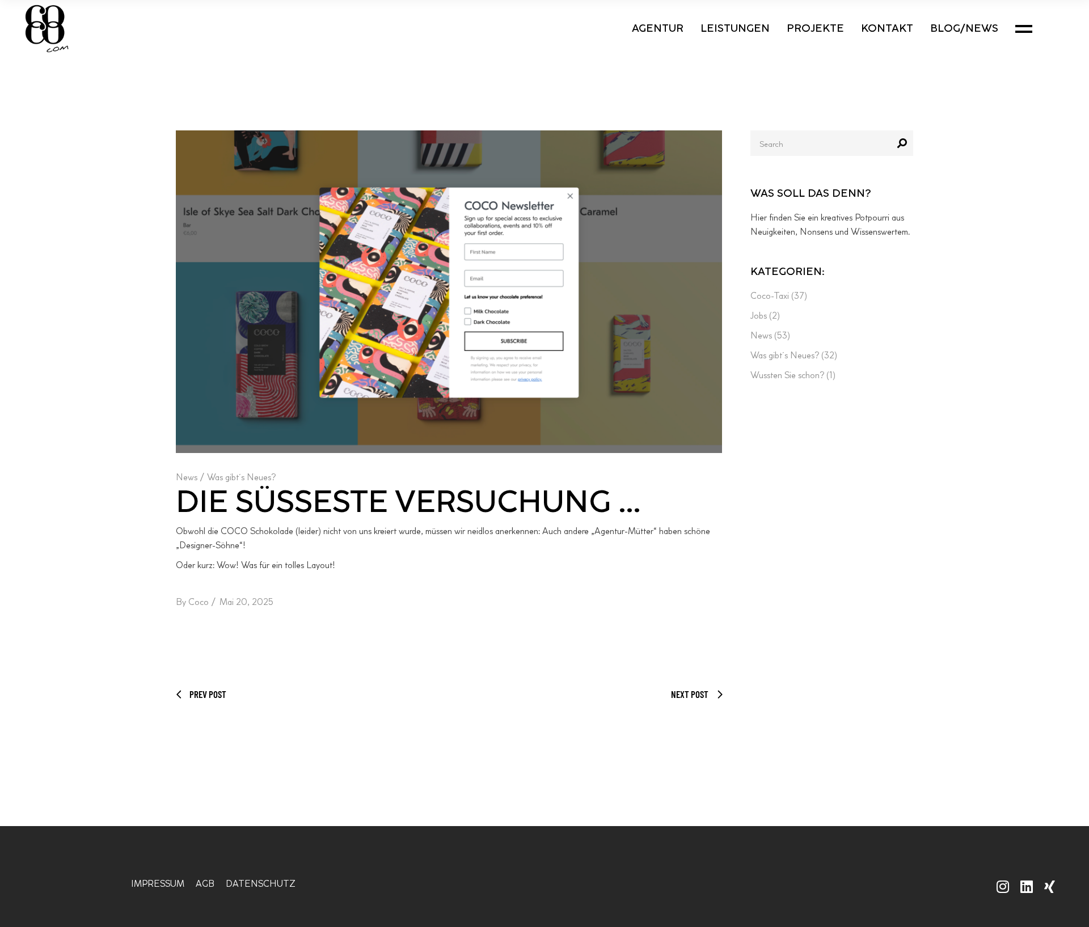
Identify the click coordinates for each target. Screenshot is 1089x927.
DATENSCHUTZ (261, 883)
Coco (198, 601)
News (186, 477)
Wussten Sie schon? (787, 375)
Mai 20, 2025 (246, 601)
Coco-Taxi (769, 295)
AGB (205, 883)
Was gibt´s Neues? (241, 477)
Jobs (758, 315)
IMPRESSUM (157, 883)
